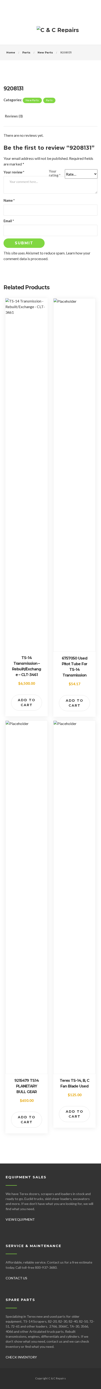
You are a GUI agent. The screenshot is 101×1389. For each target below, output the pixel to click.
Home (10, 52)
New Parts (45, 52)
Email (9, 221)
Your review (14, 172)
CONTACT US (16, 1278)
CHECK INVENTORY (21, 1357)
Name (9, 200)
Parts (26, 52)
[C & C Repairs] (58, 32)
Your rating (54, 173)
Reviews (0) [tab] (14, 116)
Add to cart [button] (26, 702)
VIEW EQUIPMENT (20, 1219)
